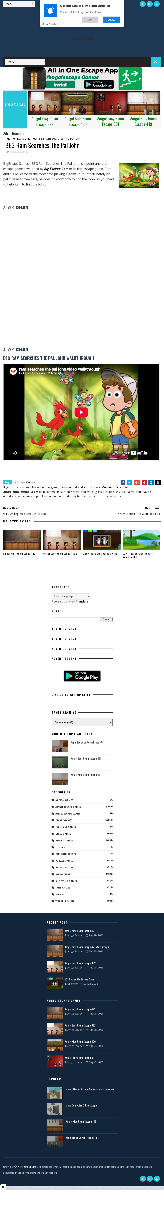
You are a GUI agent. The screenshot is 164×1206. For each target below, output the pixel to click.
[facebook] (143, 4)
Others (60, 847)
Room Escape (63, 874)
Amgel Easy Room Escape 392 (60, 553)
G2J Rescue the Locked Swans (100, 553)
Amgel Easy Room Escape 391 (80, 1057)
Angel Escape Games (68, 813)
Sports (60, 894)
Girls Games (63, 833)
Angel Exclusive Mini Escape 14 (81, 1137)
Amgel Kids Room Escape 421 (20, 553)
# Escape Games (25, 482)
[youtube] (157, 4)
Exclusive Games (65, 826)
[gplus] (150, 4)
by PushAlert (52, 24)
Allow (111, 20)
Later (90, 20)
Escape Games (19, 151)
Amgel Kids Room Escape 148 (81, 1121)
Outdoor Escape (65, 853)
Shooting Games (66, 881)
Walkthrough (64, 901)
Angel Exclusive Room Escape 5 (87, 742)
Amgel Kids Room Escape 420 (80, 1041)
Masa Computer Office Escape (81, 1105)
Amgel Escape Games (68, 806)
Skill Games (62, 887)
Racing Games (64, 867)
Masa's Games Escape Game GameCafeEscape (90, 1089)
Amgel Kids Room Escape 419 (86, 774)
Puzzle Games (64, 860)
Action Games (64, 800)
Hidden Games (64, 840)
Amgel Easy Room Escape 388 (86, 758)
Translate (82, 601)
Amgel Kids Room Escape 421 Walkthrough (87, 947)
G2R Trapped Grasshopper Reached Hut (138, 555)
